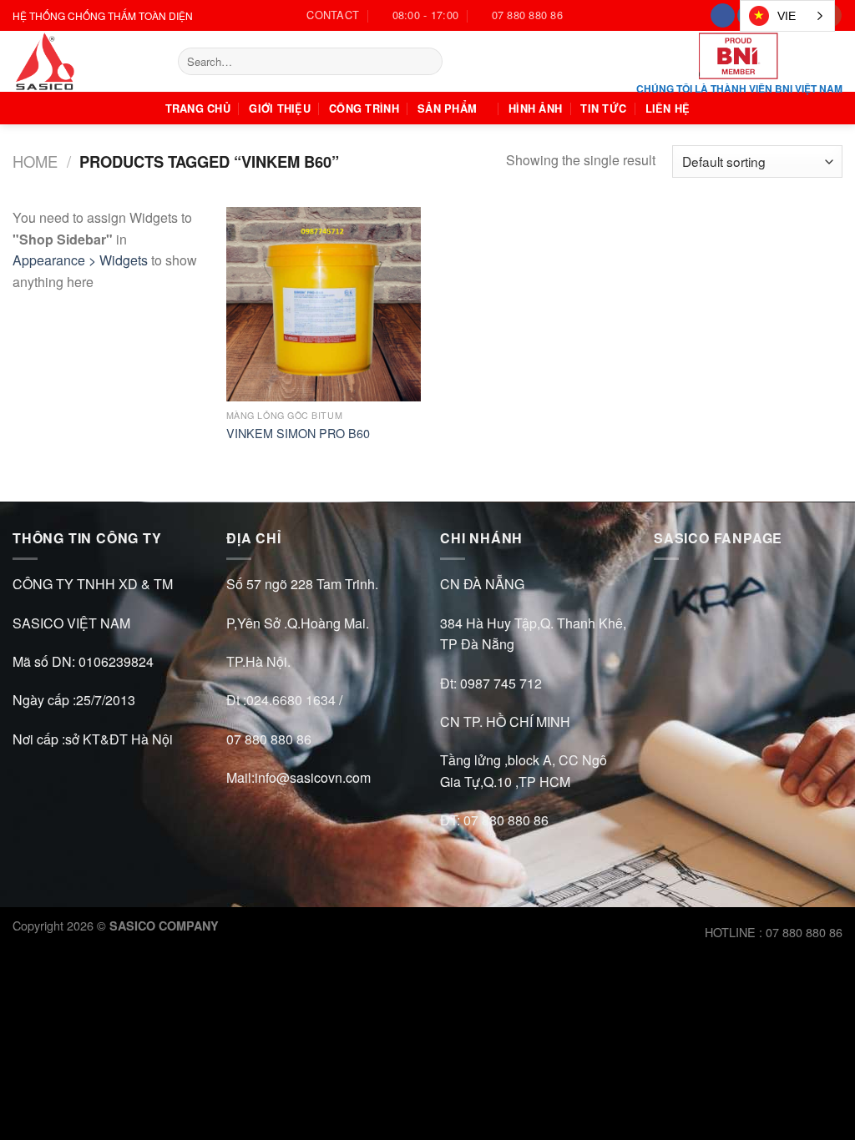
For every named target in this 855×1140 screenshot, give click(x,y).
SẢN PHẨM (447, 108)
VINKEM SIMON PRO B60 (298, 433)
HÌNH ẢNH (535, 108)
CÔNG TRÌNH (364, 108)
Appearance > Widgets (80, 260)
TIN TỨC (603, 108)
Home (35, 161)
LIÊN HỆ (668, 108)
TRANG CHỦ (197, 108)
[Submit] (426, 62)
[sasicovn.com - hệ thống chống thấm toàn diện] (83, 61)
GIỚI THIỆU (280, 108)
